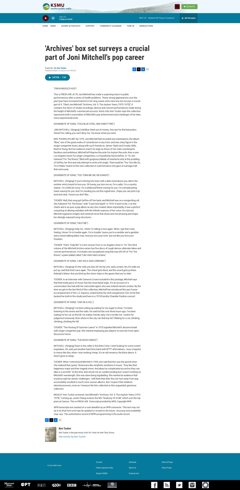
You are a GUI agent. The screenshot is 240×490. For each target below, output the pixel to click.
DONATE (190, 6)
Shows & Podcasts (70, 26)
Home (45, 26)
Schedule (132, 462)
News (53, 26)
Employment (134, 473)
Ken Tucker (61, 68)
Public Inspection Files (104, 468)
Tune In (130, 26)
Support (90, 26)
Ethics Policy (167, 468)
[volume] (53, 18)
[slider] (57, 18)
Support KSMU (102, 473)
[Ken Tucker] (50, 434)
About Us (132, 468)
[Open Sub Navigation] (58, 26)
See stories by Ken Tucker (72, 436)
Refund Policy (167, 462)
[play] (46, 18)
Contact (99, 462)
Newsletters (146, 26)
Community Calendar (111, 26)
